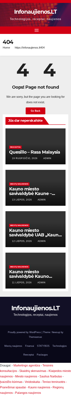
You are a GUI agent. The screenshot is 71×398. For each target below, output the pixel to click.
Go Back (35, 110)
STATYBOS (43, 346)
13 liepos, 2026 (22, 199)
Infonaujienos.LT (35, 11)
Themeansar (35, 337)
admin (47, 158)
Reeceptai (15, 147)
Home (6, 47)
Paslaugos (42, 354)
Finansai (29, 346)
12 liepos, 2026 (22, 241)
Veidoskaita (32, 381)
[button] (66, 30)
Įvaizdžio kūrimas (11, 381)
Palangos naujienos (28, 392)
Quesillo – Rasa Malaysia (34, 152)
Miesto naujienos (26, 376)
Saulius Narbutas (51, 376)
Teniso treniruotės (53, 381)
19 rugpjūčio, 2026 (25, 158)
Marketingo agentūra (26, 365)
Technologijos (59, 346)
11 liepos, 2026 (22, 282)
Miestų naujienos (19, 184)
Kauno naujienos (39, 387)
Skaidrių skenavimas (32, 370)
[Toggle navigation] (37, 30)
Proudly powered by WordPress (25, 332)
